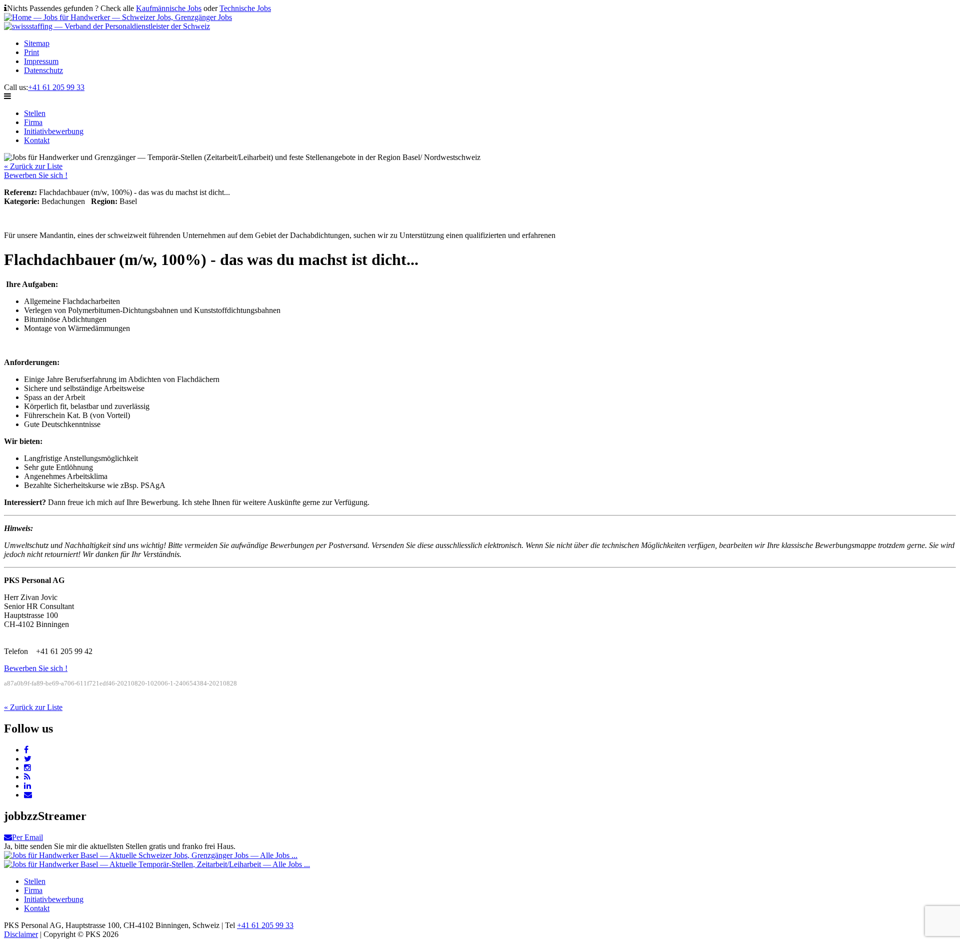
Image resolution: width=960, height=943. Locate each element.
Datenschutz (43, 70)
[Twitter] (28, 758)
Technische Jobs (245, 8)
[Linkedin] (27, 786)
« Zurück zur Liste (33, 166)
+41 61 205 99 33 (56, 87)
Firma (33, 122)
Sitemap (37, 43)
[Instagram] (27, 768)
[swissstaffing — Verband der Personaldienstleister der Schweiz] (107, 26)
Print (31, 52)
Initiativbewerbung (54, 131)
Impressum (41, 61)
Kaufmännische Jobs (169, 8)
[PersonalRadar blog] (27, 776)
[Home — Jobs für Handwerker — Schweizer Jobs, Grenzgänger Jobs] (118, 17)
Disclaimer (21, 934)
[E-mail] (28, 794)
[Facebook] (26, 750)
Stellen (35, 113)
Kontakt (37, 140)
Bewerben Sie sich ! (36, 175)
